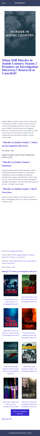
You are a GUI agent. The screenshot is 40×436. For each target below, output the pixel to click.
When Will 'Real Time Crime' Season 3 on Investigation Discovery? (10, 302)
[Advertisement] (20, 97)
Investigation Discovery (15, 251)
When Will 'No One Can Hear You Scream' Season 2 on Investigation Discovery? (10, 333)
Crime (13, 267)
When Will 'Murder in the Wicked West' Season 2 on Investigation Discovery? (29, 299)
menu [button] (3, 3)
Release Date (19, 433)
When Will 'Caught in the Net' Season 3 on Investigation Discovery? (11, 404)
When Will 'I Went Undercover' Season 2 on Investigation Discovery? (29, 369)
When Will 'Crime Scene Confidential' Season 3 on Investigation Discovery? (29, 404)
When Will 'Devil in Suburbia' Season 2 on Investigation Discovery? (29, 335)
